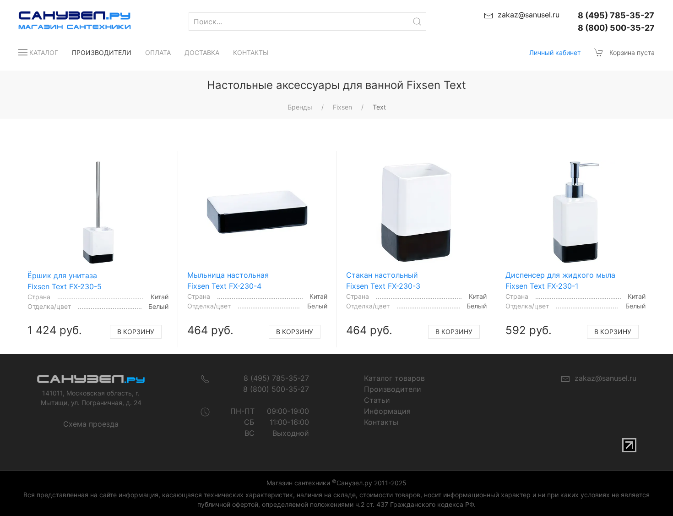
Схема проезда (91, 423)
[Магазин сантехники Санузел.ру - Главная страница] (65, 21)
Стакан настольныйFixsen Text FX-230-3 (383, 280)
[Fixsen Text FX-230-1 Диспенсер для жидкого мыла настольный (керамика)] (575, 212)
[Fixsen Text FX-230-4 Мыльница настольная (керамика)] (257, 212)
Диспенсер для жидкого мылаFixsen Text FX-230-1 (560, 280)
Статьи (377, 400)
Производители (101, 52)
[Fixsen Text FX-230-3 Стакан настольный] (416, 212)
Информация (387, 411)
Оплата (158, 52)
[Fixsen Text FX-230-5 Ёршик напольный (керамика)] (98, 213)
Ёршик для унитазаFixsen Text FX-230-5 (64, 281)
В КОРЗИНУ (135, 331)
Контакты (250, 52)
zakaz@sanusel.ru (603, 378)
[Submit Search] (417, 21)
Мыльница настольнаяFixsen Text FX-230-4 (228, 280)
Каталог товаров (394, 378)
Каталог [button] (43, 52)
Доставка (202, 52)
